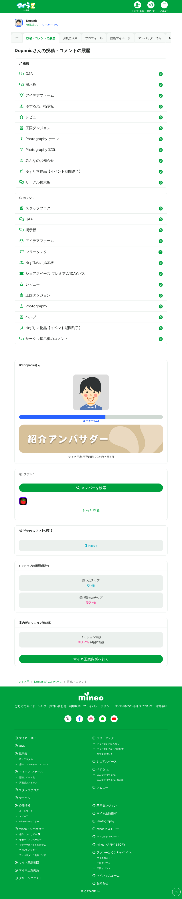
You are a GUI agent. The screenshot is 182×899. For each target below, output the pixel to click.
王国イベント (103, 868)
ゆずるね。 (104, 769)
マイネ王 (23, 816)
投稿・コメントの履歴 (40, 38)
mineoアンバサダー (31, 829)
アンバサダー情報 (149, 38)
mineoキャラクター (29, 821)
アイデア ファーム (31, 772)
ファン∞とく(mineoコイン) (115, 852)
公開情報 (24, 805)
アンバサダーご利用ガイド (32, 855)
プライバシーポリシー (97, 706)
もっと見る (91, 510)
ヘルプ (42, 706)
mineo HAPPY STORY (111, 844)
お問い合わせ (57, 706)
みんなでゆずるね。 (107, 774)
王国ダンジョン (107, 805)
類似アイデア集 (27, 777)
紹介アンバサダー (28, 834)
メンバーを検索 (93, 488)
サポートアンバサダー (30, 839)
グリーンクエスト (30, 878)
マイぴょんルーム (108, 875)
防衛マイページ (120, 38)
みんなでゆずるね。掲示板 (110, 779)
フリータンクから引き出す (110, 748)
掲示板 (23, 753)
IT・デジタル (26, 759)
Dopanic (32, 20)
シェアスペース (107, 761)
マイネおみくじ (105, 857)
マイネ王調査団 (29, 862)
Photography (105, 821)
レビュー (102, 787)
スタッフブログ (29, 790)
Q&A (22, 746)
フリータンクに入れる (108, 743)
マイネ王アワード (108, 837)
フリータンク (105, 738)
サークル (24, 798)
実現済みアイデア (28, 782)
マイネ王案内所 (29, 870)
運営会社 (161, 706)
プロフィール (94, 38)
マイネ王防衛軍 (107, 813)
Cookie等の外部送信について (134, 706)
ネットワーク (26, 811)
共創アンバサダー (28, 849)
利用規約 (75, 706)
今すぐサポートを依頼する (32, 844)
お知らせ (102, 883)
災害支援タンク (105, 754)
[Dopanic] (91, 392)
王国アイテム (103, 863)
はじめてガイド (25, 706)
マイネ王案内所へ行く (91, 659)
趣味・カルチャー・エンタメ (33, 764)
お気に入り (70, 38)
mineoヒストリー (108, 829)
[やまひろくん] (25, 501)
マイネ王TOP (27, 738)
